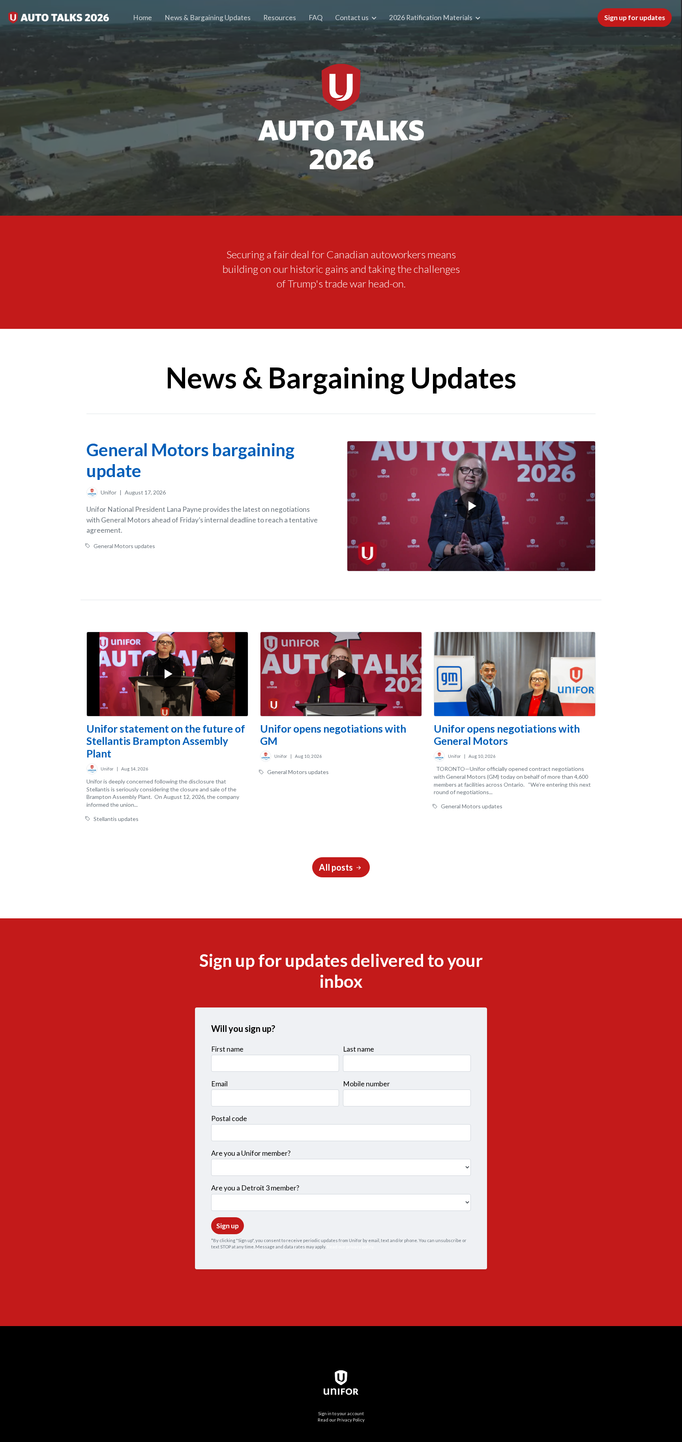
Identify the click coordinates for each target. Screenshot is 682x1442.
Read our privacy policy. (350, 1246)
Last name (358, 1049)
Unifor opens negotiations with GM (333, 735)
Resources (279, 17)
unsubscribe (448, 1240)
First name (227, 1049)
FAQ (315, 17)
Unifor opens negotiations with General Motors (507, 735)
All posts (336, 867)
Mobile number (366, 1084)
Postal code (229, 1118)
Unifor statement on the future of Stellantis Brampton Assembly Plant (165, 741)
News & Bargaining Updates (208, 17)
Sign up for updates (634, 17)
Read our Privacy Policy (341, 1419)
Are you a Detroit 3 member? (255, 1188)
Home (142, 17)
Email (219, 1084)
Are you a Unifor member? (250, 1153)
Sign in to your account (341, 1413)
